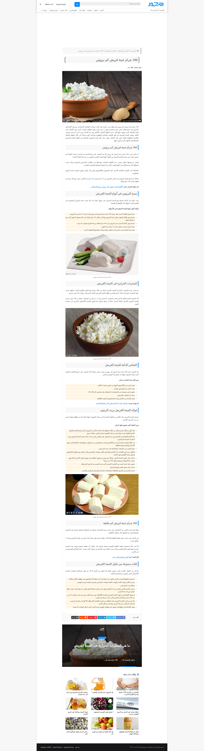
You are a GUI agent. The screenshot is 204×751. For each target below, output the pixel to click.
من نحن (77, 747)
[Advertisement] (102, 29)
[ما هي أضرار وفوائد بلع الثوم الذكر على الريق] (76, 723)
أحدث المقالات (49, 4)
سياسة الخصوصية (69, 747)
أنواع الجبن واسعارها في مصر (122, 557)
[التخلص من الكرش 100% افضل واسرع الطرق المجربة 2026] (127, 684)
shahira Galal (137, 67)
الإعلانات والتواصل (45, 747)
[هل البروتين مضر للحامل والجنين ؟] (102, 684)
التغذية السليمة (110, 51)
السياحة (89, 10)
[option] (102, 645)
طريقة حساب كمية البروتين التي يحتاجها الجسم (112, 403)
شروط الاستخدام (57, 747)
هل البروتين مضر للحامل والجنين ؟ (102, 692)
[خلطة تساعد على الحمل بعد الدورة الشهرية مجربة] (127, 703)
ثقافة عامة (82, 10)
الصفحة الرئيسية (61, 4)
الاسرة (102, 10)
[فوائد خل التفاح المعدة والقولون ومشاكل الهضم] (127, 723)
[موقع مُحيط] (155, 4)
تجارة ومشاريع (54, 10)
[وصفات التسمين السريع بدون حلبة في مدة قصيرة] (76, 684)
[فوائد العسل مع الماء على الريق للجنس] (76, 703)
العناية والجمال (123, 51)
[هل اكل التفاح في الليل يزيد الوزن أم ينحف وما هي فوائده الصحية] (102, 723)
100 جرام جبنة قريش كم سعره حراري (102, 645)
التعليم (96, 10)
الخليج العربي (73, 10)
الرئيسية (133, 51)
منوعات (44, 10)
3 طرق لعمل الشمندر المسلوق (103, 712)
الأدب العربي (63, 10)
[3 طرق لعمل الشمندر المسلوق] (102, 703)
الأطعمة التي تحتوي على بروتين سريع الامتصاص (107, 187)
